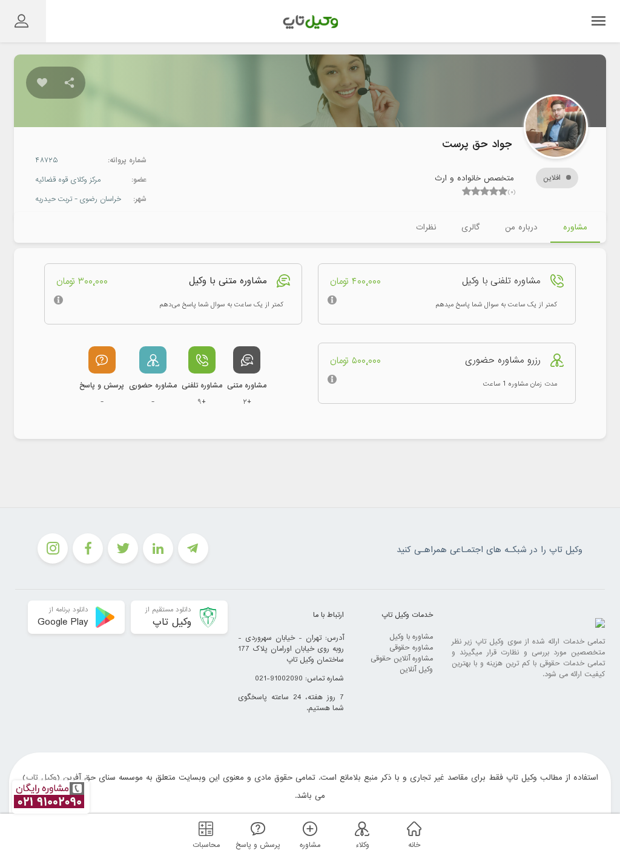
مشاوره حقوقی (411, 647)
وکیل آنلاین (416, 669)
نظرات (426, 227)
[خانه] (412, 828)
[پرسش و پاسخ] (256, 828)
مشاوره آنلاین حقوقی (402, 658)
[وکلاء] (360, 828)
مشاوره (575, 227)
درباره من (521, 227)
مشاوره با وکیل (411, 636)
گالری (470, 227)
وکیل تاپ (41, 777)
